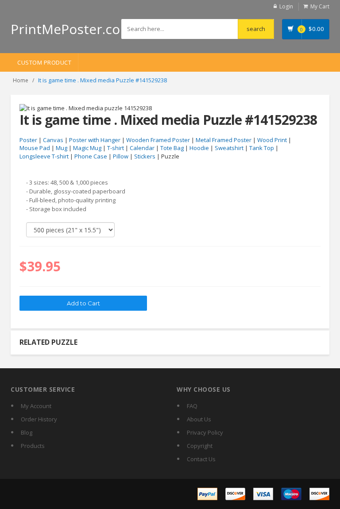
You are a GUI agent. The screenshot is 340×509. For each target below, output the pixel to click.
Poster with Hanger (94, 140)
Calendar (142, 148)
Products (33, 446)
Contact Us (201, 459)
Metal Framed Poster (223, 140)
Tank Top (261, 148)
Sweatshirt (229, 148)
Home (20, 80)
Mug (61, 148)
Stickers (144, 156)
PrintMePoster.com (71, 29)
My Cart (319, 6)
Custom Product (44, 62)
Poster (28, 140)
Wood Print (272, 140)
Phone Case (90, 156)
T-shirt (115, 148)
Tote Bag (172, 148)
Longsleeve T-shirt (44, 156)
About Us (199, 419)
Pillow (120, 156)
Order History (39, 419)
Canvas (53, 140)
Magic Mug (87, 148)
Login (286, 6)
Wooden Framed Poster (158, 140)
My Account (36, 406)
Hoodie (199, 148)
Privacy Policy (205, 432)
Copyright (199, 446)
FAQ (192, 406)
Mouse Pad (34, 148)
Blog (26, 432)
